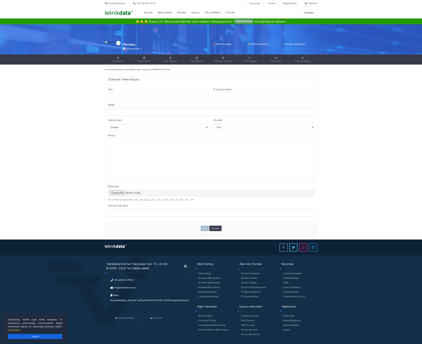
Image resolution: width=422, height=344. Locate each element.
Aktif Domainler (258, 44)
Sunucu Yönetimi (249, 329)
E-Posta (230, 12)
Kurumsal (255, 3)
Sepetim (312, 3)
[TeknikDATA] (119, 12)
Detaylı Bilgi (14, 329)
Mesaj (111, 135)
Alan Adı (148, 12)
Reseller (181, 12)
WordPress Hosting (208, 292)
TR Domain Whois (249, 296)
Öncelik (217, 120)
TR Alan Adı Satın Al (250, 292)
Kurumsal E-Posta (207, 320)
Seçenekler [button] (132, 48)
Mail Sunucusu (248, 325)
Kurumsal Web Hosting (209, 278)
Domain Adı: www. (118, 205)
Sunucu (195, 12)
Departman (115, 120)
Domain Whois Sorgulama (253, 287)
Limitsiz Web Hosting (209, 296)
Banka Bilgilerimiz (292, 320)
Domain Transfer (249, 278)
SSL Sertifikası (212, 12)
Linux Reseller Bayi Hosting (212, 325)
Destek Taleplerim (295, 44)
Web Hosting (165, 12)
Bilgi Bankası (290, 3)
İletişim (286, 329)
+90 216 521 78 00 (146, 3)
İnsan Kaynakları (291, 325)
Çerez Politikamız (292, 287)
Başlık (111, 104)
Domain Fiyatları (249, 282)
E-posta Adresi (222, 89)
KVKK (286, 282)
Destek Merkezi (116, 3)
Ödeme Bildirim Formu (294, 296)
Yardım (272, 3)
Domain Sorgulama (250, 273)
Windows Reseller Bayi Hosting (213, 329)
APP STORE (157, 318)
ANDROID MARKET (125, 318)
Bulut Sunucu (247, 320)
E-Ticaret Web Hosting (209, 282)
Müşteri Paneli (124, 69)
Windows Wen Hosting (209, 287)
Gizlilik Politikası (291, 278)
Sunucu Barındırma (250, 334)
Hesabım (309, 12)
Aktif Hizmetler (223, 44)
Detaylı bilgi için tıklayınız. (270, 21)
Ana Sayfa (110, 69)
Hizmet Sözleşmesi (292, 273)
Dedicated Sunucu (250, 316)
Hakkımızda (288, 316)
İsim (110, 89)
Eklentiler (113, 186)
